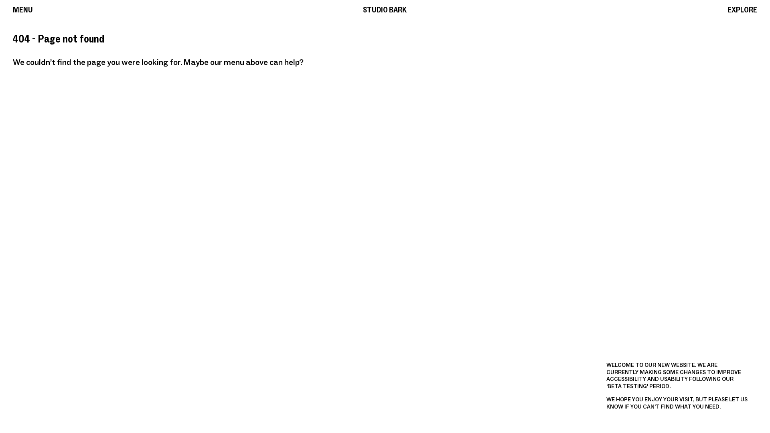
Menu (23, 10)
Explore (742, 10)
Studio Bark (385, 10)
